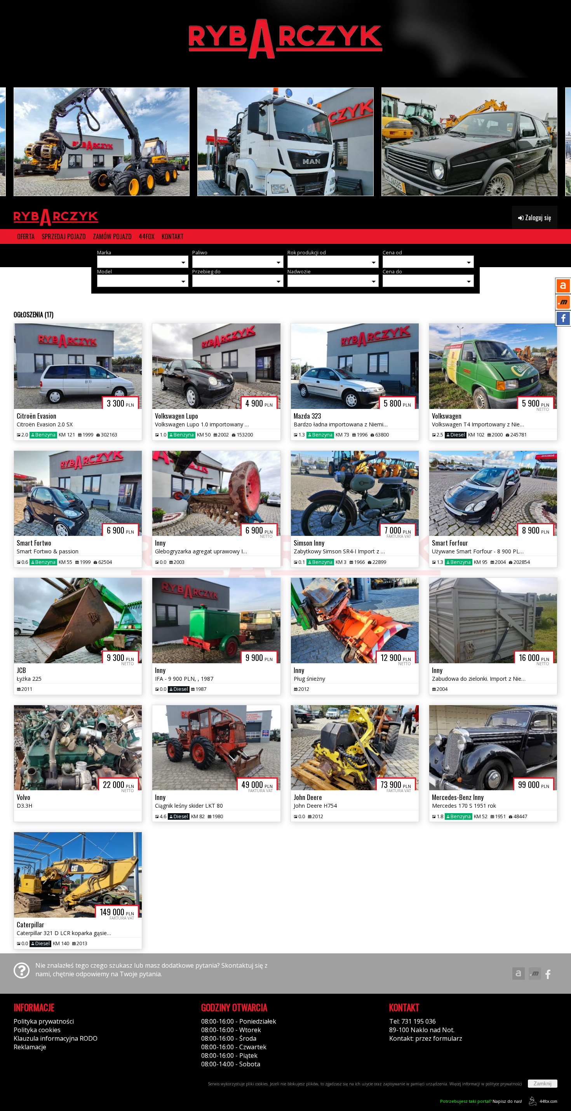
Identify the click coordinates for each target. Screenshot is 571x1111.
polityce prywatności (504, 1084)
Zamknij (543, 1084)
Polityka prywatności (44, 1021)
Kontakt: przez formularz (425, 1038)
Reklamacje (30, 1047)
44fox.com (548, 1101)
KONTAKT (173, 236)
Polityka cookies (37, 1030)
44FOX (147, 236)
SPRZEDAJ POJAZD (64, 236)
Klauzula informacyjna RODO (55, 1038)
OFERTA (26, 236)
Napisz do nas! (481, 1101)
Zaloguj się (537, 217)
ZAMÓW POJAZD (112, 236)
